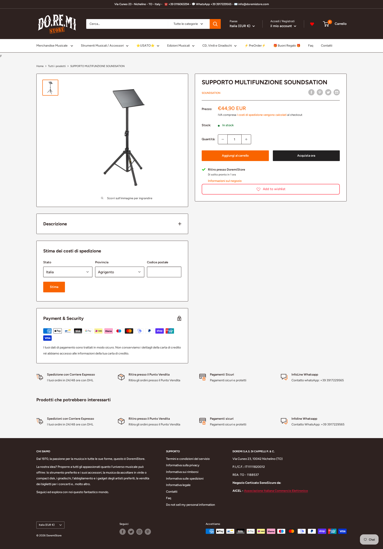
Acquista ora (306, 155)
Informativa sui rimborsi (182, 472)
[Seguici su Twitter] (131, 532)
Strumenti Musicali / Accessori (102, 45)
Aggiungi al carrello (235, 155)
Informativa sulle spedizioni (184, 478)
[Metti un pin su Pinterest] (320, 92)
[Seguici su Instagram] (139, 532)
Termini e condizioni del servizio (188, 459)
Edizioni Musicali (178, 45)
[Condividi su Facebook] (311, 92)
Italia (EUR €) (47, 524)
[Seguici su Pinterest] (148, 532)
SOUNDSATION (211, 92)
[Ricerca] (215, 24)
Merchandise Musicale (52, 45)
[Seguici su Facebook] (122, 532)
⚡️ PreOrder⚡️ (255, 45)
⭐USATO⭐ (145, 45)
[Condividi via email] (337, 92)
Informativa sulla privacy (182, 465)
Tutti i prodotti (57, 66)
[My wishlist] (312, 24)
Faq (310, 45)
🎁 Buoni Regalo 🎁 (286, 45)
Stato (47, 262)
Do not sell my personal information (190, 505)
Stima (54, 287)
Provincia (101, 262)
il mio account (281, 26)
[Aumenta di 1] (246, 139)
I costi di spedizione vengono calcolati (262, 114)
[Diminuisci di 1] (222, 139)
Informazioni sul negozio (225, 181)
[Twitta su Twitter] (328, 92)
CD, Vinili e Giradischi (217, 45)
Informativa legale (178, 485)
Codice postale (157, 262)
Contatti (326, 45)
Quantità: (208, 139)
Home (40, 66)
